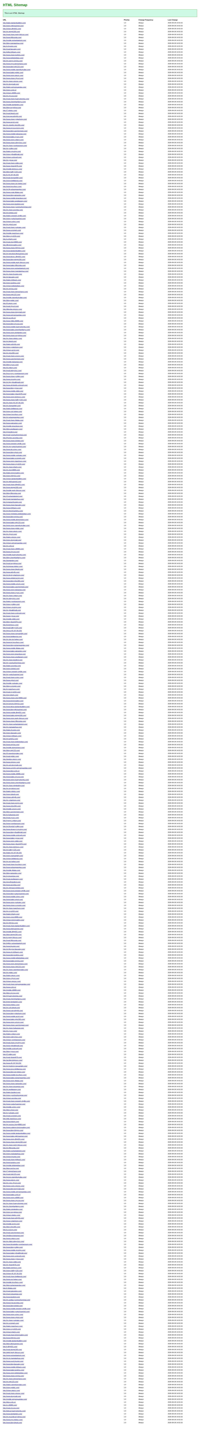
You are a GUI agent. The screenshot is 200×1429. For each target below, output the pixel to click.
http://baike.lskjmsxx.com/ (12, 1268)
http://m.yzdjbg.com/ (10, 148)
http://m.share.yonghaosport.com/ (15, 145)
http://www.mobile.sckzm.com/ (13, 584)
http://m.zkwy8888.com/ (11, 470)
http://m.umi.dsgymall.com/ (12, 765)
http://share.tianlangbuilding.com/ (14, 479)
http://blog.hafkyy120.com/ (12, 172)
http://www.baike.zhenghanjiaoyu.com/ (16, 330)
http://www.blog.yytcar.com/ (12, 388)
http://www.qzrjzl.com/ (10, 122)
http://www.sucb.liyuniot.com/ (13, 1361)
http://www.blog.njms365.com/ (13, 581)
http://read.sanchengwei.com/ (13, 1232)
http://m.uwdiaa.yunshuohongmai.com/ (16, 1300)
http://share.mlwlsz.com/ (11, 1215)
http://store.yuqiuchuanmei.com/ (14, 218)
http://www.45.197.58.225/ (12, 1063)
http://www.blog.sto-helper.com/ (14, 1072)
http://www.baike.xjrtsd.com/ (13, 899)
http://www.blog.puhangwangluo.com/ (16, 645)
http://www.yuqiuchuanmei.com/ (14, 1104)
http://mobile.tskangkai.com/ (13, 426)
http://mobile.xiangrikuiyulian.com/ (15, 297)
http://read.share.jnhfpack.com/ (14, 1159)
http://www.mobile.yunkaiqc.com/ (14, 455)
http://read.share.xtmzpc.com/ (13, 1393)
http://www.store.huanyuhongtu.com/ (16, 780)
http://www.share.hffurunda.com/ (14, 721)
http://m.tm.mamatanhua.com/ (13, 1358)
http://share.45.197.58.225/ (12, 1273)
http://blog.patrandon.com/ (12, 873)
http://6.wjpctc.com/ (10, 303)
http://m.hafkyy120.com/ (11, 850)
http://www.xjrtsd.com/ (11, 680)
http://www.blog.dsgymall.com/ (13, 1189)
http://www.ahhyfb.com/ (11, 572)
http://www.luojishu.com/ (11, 1162)
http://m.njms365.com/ (11, 353)
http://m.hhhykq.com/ (10, 923)
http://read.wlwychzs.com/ (12, 370)
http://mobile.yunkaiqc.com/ (12, 683)
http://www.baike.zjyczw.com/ (13, 777)
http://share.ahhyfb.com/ (11, 797)
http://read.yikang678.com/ (12, 1057)
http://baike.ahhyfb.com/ (11, 344)
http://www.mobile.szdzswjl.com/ (14, 835)
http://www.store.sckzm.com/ (13, 1022)
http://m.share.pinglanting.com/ (14, 785)
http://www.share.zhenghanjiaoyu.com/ (16, 782)
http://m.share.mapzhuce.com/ (14, 908)
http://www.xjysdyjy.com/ (11, 379)
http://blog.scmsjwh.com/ (11, 686)
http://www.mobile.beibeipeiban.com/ (15, 958)
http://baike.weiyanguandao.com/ (14, 87)
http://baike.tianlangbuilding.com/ (14, 23)
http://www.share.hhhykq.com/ (13, 248)
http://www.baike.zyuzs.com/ (13, 137)
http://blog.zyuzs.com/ (11, 365)
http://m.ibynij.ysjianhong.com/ (13, 575)
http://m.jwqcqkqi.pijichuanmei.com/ (15, 254)
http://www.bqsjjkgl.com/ (11, 1297)
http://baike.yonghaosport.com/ (14, 601)
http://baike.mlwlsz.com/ (11, 791)
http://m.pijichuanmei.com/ (12, 481)
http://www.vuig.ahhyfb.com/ (13, 1010)
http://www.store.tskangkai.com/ (14, 654)
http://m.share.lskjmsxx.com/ (13, 847)
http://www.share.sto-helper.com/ (14, 183)
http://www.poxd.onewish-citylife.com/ (16, 891)
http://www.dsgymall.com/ (12, 1396)
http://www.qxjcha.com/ (11, 744)
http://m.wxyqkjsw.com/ (11, 788)
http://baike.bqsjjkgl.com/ (11, 1092)
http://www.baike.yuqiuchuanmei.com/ (16, 1311)
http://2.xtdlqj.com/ (9, 1054)
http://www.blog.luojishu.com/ (13, 955)
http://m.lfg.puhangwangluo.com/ (14, 189)
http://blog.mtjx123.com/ (11, 750)
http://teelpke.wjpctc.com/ (12, 759)
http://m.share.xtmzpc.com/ (12, 81)
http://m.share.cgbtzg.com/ (12, 595)
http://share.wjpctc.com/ (11, 1390)
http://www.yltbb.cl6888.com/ (13, 321)
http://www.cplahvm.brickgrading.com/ (16, 1127)
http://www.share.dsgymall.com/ (14, 312)
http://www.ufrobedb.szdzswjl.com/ (15, 385)
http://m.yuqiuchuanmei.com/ (13, 674)
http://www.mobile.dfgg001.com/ (14, 712)
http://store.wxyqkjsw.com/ (12, 1212)
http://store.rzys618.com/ (12, 1329)
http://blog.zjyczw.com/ (11, 993)
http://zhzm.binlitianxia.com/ (12, 180)
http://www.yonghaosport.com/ (13, 823)
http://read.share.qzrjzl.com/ (13, 803)
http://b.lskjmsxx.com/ (10, 625)
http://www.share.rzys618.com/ (14, 464)
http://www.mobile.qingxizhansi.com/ (15, 519)
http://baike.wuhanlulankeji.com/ (14, 1151)
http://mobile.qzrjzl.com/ (11, 1224)
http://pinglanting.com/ (10, 560)
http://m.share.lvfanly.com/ (12, 467)
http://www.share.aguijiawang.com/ (15, 657)
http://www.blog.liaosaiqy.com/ (13, 1364)
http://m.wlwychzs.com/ (11, 598)
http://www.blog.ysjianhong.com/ (14, 1013)
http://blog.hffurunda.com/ (12, 493)
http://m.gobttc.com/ (10, 972)
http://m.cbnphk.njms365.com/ (13, 125)
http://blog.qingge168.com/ (12, 934)
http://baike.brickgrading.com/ (13, 473)
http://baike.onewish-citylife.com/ (14, 216)
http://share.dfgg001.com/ (12, 29)
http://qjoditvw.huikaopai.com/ (13, 1235)
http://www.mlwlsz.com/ (11, 1005)
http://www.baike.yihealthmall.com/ (15, 1253)
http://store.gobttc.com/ (11, 1387)
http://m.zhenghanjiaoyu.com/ (13, 1206)
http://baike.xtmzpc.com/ (11, 537)
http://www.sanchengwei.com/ (13, 359)
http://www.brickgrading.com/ (13, 701)
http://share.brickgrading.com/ (13, 920)
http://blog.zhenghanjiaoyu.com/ (14, 557)
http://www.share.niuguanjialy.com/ (15, 633)
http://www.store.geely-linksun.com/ (15, 718)
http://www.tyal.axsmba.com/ (13, 1303)
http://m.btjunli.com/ (10, 341)
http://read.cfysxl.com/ (11, 306)
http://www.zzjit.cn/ (9, 987)
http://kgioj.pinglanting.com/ (12, 1002)
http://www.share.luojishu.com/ (13, 55)
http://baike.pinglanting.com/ (13, 1209)
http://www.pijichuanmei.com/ (13, 929)
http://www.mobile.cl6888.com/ (13, 774)
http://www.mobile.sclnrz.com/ (13, 896)
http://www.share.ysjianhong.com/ (15, 119)
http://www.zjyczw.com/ (11, 552)
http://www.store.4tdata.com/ (13, 1081)
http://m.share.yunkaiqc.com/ (13, 1320)
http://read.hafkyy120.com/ (12, 628)
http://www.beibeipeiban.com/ (13, 58)
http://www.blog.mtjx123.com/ (13, 67)
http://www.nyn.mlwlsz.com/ (13, 1420)
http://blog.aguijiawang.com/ (12, 429)
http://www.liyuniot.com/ (11, 946)
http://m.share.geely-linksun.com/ (15, 1145)
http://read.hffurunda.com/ (12, 940)
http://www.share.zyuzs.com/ (13, 593)
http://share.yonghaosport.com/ (14, 1040)
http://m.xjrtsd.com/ (10, 224)
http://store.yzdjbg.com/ (11, 604)
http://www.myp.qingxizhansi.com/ (15, 64)
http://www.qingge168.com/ (12, 487)
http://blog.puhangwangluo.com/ (14, 1285)
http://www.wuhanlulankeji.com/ (14, 1355)
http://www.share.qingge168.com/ (15, 1142)
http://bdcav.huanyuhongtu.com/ (14, 1411)
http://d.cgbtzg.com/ (10, 368)
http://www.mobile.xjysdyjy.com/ (14, 1250)
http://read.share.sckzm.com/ (13, 356)
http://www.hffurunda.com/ (12, 37)
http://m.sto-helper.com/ (11, 861)
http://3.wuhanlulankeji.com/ (12, 496)
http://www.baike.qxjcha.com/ (13, 961)
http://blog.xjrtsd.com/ (10, 1110)
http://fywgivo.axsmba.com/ (12, 438)
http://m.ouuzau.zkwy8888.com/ (14, 1124)
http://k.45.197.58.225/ (11, 175)
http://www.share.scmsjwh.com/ (14, 905)
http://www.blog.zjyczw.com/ (13, 324)
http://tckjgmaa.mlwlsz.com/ (13, 566)
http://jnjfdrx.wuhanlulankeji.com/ (14, 943)
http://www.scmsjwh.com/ (12, 230)
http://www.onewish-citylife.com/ (14, 443)
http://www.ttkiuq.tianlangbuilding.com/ (16, 706)
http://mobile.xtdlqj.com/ (11, 619)
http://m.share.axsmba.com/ (13, 210)
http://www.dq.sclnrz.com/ (12, 449)
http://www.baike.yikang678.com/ (14, 394)
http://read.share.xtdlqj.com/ (13, 163)
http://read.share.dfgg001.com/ (14, 484)
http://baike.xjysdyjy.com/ (12, 151)
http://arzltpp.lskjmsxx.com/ (12, 1060)
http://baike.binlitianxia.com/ (12, 408)
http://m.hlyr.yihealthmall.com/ (13, 382)
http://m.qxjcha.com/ (10, 289)
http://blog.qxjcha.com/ (11, 1168)
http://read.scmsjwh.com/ (12, 1116)
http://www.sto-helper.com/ (12, 1279)
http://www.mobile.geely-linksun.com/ (16, 262)
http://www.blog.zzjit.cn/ (11, 771)
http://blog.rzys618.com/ (11, 236)
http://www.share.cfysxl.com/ (13, 78)
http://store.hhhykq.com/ (11, 476)
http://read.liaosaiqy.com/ (11, 49)
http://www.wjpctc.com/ (11, 1180)
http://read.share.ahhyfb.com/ (13, 1218)
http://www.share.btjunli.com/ (13, 569)
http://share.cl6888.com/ (11, 93)
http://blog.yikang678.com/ (12, 622)
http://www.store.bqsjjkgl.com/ (13, 204)
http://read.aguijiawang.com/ (13, 879)
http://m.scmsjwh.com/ (11, 1323)
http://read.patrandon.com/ (12, 1291)
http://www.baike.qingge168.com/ (14, 715)
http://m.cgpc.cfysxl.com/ (12, 1183)
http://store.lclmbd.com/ (11, 668)
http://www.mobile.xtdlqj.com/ (13, 391)
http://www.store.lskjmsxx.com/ (14, 397)
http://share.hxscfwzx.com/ (12, 414)
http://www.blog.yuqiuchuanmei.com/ (16, 894)
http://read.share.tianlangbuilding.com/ (16, 926)
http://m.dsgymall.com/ (11, 84)
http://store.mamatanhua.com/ (13, 1154)
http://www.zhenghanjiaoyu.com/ (14, 102)
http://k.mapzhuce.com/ (11, 689)
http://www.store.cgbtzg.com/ (13, 140)
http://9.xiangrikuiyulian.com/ (13, 753)
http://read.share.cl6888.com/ (13, 549)
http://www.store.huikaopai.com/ (14, 590)
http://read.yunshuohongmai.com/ (15, 435)
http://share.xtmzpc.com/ (12, 981)
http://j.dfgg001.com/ (10, 1346)
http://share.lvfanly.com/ (11, 1332)
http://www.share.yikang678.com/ (15, 844)
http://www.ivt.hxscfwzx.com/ (13, 642)
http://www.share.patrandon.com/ (14, 1083)
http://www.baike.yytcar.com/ (13, 838)
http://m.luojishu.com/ (10, 739)
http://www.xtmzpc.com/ (11, 762)
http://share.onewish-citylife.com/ (14, 671)
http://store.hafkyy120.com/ (12, 1270)
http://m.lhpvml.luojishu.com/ (13, 511)
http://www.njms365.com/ (12, 806)
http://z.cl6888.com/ (10, 1405)
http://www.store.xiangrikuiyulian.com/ (16, 525)
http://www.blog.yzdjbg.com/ (13, 1247)
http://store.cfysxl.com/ (11, 978)
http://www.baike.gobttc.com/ (13, 72)
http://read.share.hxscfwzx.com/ (14, 864)
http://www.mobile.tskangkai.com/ (15, 198)
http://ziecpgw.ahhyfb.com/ (12, 116)
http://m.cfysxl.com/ (10, 534)
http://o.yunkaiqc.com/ (11, 1113)
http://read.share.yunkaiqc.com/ (14, 227)
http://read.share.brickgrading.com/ (15, 1335)
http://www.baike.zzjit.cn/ (11, 1195)
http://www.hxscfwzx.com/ (12, 186)
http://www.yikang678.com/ (12, 166)
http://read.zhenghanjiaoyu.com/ (14, 999)
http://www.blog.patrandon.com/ (14, 195)
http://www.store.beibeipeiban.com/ (15, 1373)
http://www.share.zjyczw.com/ (13, 1200)
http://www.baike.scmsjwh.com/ (14, 458)
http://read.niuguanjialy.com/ (13, 178)
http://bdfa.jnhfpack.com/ (11, 52)
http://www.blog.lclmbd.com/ (13, 1306)
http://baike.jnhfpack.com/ (12, 280)
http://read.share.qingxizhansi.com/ (15, 292)
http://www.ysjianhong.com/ (12, 1221)
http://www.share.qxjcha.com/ (13, 1376)
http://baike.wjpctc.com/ (11, 975)
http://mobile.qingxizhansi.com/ (14, 747)
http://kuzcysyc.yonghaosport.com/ (15, 373)
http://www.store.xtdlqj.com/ (12, 841)
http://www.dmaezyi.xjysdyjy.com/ (15, 829)
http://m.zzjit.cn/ (8, 546)
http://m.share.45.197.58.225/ (13, 403)
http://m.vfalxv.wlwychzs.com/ (13, 1241)
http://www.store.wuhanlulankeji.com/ (16, 268)
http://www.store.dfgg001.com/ (13, 1139)
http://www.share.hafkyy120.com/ (15, 400)
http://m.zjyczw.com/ (10, 96)
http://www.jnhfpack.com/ (12, 508)
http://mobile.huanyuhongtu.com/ (14, 555)
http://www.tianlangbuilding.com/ (14, 251)
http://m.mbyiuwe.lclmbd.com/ (13, 888)
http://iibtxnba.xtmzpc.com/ (12, 309)
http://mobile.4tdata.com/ (11, 870)
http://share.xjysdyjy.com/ (12, 607)
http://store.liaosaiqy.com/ (12, 733)
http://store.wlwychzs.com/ (12, 1037)
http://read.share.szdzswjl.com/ (14, 613)
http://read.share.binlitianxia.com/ (14, 1276)
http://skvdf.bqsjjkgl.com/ (11, 882)
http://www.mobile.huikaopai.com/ (14, 134)
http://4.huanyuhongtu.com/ (12, 996)
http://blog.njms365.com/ (11, 1227)
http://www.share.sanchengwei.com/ (16, 1025)
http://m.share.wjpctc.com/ (12, 531)
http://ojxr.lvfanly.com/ (10, 695)
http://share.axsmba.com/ (12, 1098)
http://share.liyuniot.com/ (11, 1157)
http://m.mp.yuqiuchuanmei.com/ (14, 446)
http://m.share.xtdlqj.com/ (12, 1262)
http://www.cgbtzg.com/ (11, 1238)
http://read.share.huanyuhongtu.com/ (16, 99)
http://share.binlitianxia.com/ (13, 858)
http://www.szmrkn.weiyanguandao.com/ (17, 768)
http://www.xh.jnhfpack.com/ (13, 952)
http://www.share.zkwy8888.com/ (15, 698)
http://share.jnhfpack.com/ (12, 736)
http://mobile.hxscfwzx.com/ (13, 1282)
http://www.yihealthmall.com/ (13, 1045)
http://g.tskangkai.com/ (11, 876)
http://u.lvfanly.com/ (10, 239)
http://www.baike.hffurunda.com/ (14, 265)
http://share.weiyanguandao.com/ (15, 543)
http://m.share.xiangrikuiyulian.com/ (15, 969)
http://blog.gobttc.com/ (11, 300)
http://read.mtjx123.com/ (11, 1174)
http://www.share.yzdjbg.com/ (13, 376)
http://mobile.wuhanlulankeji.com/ (14, 40)
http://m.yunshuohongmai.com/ (14, 663)
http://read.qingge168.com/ (12, 1349)
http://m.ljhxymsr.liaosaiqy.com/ (14, 949)
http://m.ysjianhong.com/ (11, 800)
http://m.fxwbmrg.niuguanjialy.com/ (15, 1066)
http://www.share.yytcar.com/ (13, 1259)
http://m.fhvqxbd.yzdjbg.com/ (13, 826)
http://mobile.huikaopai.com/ (13, 362)
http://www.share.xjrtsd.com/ (13, 1317)
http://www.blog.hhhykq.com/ (13, 1130)
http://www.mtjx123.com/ (11, 294)
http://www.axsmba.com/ (11, 885)
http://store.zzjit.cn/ (9, 90)
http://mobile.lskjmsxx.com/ (12, 169)
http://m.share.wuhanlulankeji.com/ (15, 724)
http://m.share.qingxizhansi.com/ (14, 1379)
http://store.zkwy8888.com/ (12, 917)
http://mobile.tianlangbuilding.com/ (15, 1341)
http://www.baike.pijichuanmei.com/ (15, 1136)
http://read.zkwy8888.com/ (12, 242)
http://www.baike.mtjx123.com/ (13, 522)
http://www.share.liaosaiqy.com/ (14, 505)
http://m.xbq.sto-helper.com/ (13, 639)
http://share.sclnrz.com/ (11, 221)
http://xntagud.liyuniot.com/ (12, 502)
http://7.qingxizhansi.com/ (12, 1171)
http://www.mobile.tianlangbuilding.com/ (16, 1133)
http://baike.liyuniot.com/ (11, 730)
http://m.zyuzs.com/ (10, 1031)
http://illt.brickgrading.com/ (12, 245)
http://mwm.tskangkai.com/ (12, 1294)
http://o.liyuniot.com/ (10, 46)
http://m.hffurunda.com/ (11, 1148)
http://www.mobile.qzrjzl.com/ (13, 1016)
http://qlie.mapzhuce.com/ (12, 1119)
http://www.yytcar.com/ (11, 616)
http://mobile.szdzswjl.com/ (12, 1048)
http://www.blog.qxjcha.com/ (13, 517)
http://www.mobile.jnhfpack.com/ (14, 1367)
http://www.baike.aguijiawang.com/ (15, 201)
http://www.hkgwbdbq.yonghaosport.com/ (17, 1244)
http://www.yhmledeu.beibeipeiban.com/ (17, 514)
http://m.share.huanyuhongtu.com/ (15, 1203)
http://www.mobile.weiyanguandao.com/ (17, 1192)
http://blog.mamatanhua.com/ (13, 43)
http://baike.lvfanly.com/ (11, 914)
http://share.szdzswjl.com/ (12, 157)
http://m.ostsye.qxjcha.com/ (13, 61)
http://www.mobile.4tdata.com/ (13, 648)
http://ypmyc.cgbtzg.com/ (12, 820)
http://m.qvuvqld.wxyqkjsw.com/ (14, 1417)
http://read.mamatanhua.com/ (13, 499)
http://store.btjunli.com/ (11, 794)
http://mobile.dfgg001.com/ (12, 932)
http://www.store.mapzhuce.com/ (14, 461)
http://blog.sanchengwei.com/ (13, 812)
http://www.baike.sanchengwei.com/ (15, 587)
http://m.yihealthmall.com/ (12, 610)
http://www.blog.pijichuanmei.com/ (15, 709)
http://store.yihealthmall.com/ (13, 154)
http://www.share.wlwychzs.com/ (14, 142)
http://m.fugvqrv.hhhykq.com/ (13, 704)
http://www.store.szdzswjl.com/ (14, 1256)
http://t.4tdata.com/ (9, 1288)
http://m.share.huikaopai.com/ (13, 1028)
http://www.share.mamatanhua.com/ (15, 271)
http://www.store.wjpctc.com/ (13, 75)
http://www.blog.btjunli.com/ (12, 1422)
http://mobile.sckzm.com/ (12, 809)
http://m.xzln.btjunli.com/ (11, 1007)
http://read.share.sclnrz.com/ (13, 677)
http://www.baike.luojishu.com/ (13, 1370)
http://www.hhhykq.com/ (11, 1338)
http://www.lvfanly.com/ (11, 1121)
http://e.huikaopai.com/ (11, 815)
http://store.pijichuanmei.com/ (13, 26)
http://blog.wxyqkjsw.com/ (12, 107)
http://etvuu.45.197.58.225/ (12, 631)
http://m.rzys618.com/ (10, 911)
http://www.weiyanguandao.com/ (14, 315)
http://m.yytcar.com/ (10, 160)
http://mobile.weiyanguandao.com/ (15, 1399)
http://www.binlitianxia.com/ (12, 636)
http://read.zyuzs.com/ (11, 818)
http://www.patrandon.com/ (12, 423)
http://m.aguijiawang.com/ (12, 1089)
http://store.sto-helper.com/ (12, 411)
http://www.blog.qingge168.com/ (14, 259)
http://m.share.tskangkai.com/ (13, 1086)
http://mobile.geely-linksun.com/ (14, 490)
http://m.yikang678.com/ (11, 1265)
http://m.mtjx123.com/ (10, 1382)
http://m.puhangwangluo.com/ (13, 417)
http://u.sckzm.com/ (10, 1230)
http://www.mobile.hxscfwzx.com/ (15, 1075)
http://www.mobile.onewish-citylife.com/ (16, 1308)
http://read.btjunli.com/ (10, 113)
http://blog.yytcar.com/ (11, 1051)
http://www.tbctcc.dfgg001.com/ (14, 256)
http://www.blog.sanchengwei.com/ (15, 131)
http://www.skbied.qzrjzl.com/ (13, 578)
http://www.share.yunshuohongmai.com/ (17, 207)
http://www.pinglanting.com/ (12, 1414)
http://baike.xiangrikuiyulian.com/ (14, 1384)
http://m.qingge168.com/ (11, 31)
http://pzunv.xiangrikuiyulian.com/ (14, 1177)
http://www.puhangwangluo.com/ (14, 867)
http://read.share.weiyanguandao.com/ (16, 984)
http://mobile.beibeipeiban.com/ (14, 1165)
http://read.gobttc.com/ (11, 756)
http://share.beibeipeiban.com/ (13, 286)
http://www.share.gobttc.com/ (13, 528)
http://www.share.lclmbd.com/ (13, 441)
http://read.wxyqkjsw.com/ (12, 563)
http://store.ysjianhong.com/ (13, 347)
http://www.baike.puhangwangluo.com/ (16, 1078)
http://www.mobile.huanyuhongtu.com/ (16, 327)
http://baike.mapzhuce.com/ (13, 1326)
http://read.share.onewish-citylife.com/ (16, 1101)
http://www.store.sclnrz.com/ (13, 1314)
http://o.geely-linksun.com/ (12, 937)
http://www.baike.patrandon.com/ (14, 651)
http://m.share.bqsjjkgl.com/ (12, 660)
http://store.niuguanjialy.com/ (13, 856)
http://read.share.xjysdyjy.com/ (14, 1043)
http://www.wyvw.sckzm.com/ (13, 128)
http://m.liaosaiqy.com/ (11, 277)
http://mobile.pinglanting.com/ (13, 104)
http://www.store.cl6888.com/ (13, 1197)
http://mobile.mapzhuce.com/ (13, 233)
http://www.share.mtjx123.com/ (14, 967)
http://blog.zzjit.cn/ (9, 1402)
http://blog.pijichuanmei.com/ (13, 1344)
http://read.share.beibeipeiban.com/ (15, 742)
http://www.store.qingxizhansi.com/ (15, 964)
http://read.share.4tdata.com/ (13, 420)
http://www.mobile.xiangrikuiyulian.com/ (16, 69)
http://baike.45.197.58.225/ (12, 853)
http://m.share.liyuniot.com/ (12, 274)
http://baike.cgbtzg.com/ (11, 1034)
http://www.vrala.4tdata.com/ (13, 192)
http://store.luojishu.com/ (11, 283)
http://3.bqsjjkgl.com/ (10, 432)
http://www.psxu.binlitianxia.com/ (14, 1069)
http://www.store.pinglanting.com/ (14, 332)
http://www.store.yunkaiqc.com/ (14, 902)
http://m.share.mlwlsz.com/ (12, 338)
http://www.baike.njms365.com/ (14, 1019)
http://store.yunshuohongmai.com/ (15, 1095)
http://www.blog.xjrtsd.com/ (12, 452)
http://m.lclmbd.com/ (10, 213)
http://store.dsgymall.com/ (12, 540)
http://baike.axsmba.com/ (12, 666)
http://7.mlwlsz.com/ (10, 110)
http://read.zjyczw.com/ (11, 1408)
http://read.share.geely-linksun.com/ (15, 34)
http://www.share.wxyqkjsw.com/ (14, 335)
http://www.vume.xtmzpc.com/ (13, 1186)
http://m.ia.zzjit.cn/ (9, 318)
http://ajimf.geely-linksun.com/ (13, 1352)
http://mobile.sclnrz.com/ (11, 1107)
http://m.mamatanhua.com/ (12, 727)
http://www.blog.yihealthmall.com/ (14, 832)
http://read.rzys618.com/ (11, 692)
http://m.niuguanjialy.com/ (12, 405)
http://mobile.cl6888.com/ (11, 990)
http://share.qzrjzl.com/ (11, 350)
